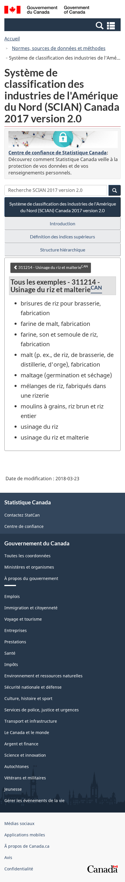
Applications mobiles (24, 835)
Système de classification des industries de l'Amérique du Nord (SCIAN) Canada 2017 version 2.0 (62, 207)
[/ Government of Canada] (47, 10)
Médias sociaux (19, 823)
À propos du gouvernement (31, 578)
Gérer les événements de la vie (34, 800)
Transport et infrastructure (30, 721)
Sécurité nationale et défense (33, 687)
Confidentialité (18, 869)
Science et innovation (25, 755)
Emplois (12, 596)
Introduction (62, 223)
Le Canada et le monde (26, 732)
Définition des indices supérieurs (62, 236)
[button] (63, 25)
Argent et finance (21, 744)
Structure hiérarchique (62, 249)
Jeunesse (13, 789)
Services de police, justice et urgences (41, 710)
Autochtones (16, 766)
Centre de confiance (24, 526)
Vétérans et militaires (25, 778)
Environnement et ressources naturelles (43, 676)
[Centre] (63, 139)
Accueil (12, 38)
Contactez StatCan (22, 515)
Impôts (11, 664)
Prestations (15, 641)
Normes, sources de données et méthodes (59, 48)
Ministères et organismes (29, 567)
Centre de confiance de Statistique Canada (57, 152)
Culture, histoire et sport (28, 698)
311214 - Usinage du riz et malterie (52, 267)
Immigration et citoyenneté (31, 607)
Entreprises (15, 630)
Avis (8, 857)
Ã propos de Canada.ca (26, 846)
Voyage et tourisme (23, 619)
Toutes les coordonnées (27, 555)
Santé (9, 653)
